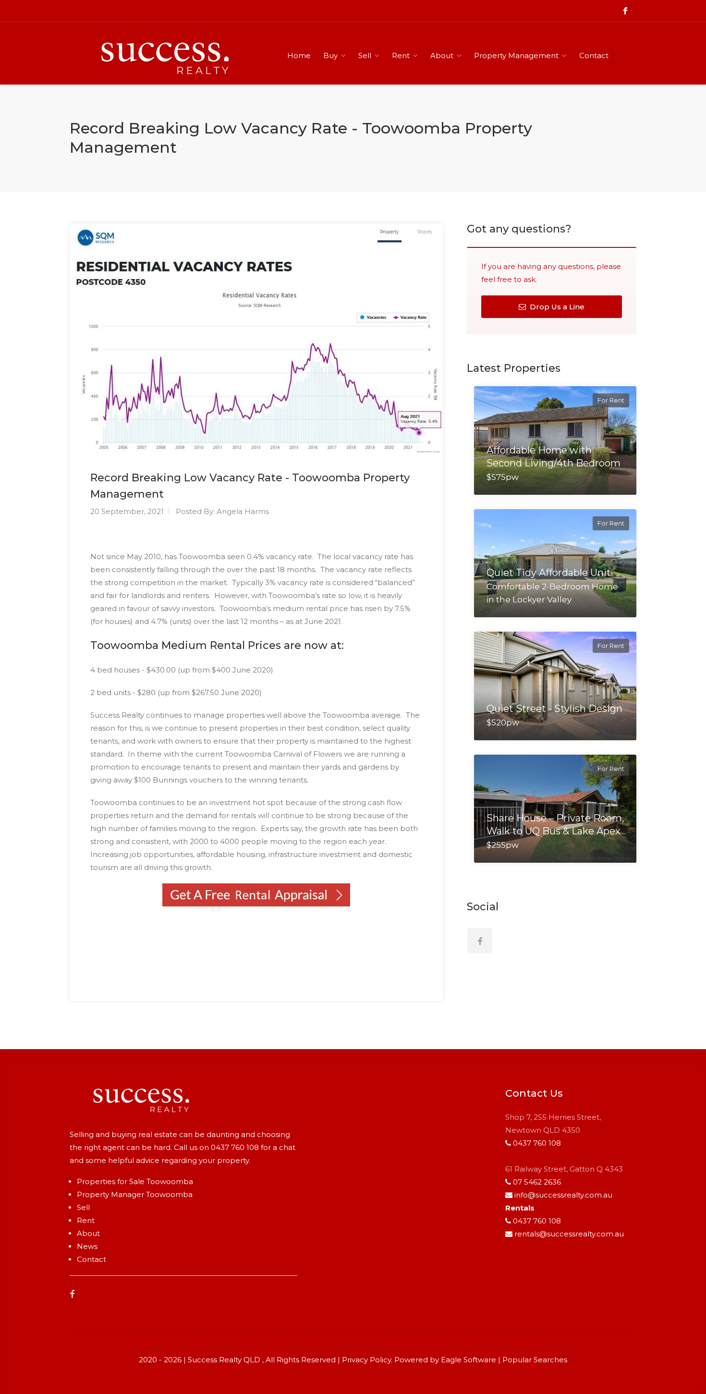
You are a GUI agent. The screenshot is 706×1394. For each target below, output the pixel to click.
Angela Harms (243, 511)
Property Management (516, 55)
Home (299, 55)
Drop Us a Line (556, 306)
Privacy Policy (366, 1359)
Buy (330, 55)
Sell (364, 55)
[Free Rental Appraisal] (256, 894)
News (87, 1246)
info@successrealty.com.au (563, 1194)
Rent (401, 55)
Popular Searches (534, 1359)
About (441, 55)
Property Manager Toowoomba (135, 1194)
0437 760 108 (235, 1147)
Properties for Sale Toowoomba (135, 1181)
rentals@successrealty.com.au (569, 1233)
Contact (594, 55)
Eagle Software (468, 1359)
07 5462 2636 (537, 1181)
